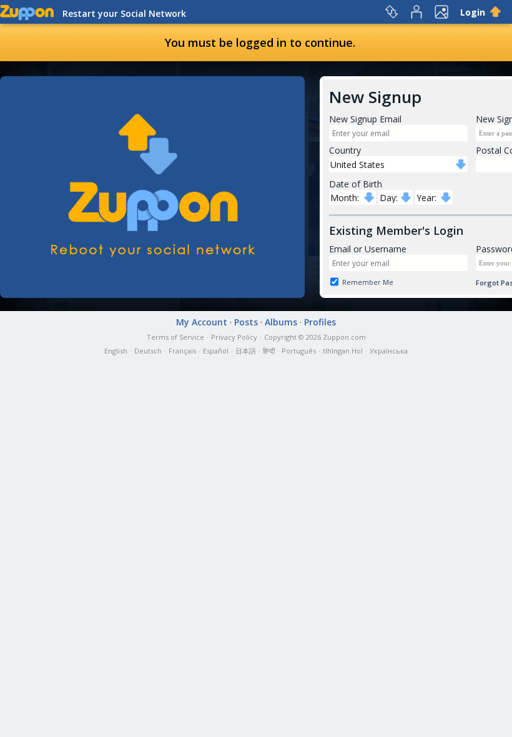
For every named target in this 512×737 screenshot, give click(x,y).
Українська (389, 350)
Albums (281, 322)
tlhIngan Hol (343, 350)
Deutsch (148, 350)
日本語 (245, 350)
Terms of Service (175, 337)
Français (182, 350)
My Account (201, 322)
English (115, 350)
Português (299, 350)
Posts (246, 322)
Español (216, 350)
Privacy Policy (234, 337)
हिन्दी (269, 350)
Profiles (320, 322)
